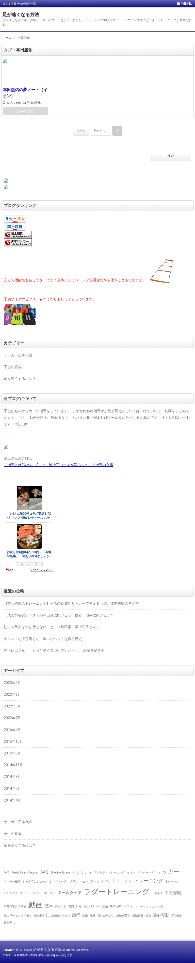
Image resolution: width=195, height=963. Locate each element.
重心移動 (161, 915)
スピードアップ (89, 881)
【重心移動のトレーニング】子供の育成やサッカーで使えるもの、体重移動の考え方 (71, 603)
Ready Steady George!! (25, 872)
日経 (79, 906)
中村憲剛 (173, 892)
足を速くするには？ (20, 379)
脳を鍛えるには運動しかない (52, 915)
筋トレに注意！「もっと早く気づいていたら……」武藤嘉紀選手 (54, 650)
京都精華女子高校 (15, 906)
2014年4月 (12, 800)
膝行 (76, 915)
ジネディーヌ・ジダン (64, 881)
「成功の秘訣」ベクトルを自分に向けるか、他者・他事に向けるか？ (59, 615)
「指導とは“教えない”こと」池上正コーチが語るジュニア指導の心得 (58, 465)
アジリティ (82, 872)
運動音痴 (137, 915)
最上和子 (89, 906)
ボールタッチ (69, 892)
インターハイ (145, 872)
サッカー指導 (12, 881)
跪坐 (85, 915)
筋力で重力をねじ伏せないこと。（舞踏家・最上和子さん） (52, 627)
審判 (71, 906)
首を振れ (9, 922)
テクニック (122, 881)
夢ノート (60, 906)
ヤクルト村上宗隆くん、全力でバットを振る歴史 (43, 639)
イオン (131, 872)
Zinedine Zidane (60, 872)
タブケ (105, 881)
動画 (35, 904)
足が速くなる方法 (21, 14)
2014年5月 (12, 789)
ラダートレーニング (117, 891)
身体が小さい (106, 915)
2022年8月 (12, 706)
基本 (49, 905)
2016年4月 (12, 730)
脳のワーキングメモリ (18, 915)
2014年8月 (12, 777)
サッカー (167, 871)
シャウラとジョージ (35, 881)
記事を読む (26, 111)
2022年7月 (12, 718)
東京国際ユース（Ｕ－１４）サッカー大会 (136, 906)
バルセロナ (11, 893)
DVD (7, 872)
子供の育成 (34, 103)
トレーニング (148, 881)
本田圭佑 (102, 906)
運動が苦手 (123, 915)
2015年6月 (12, 753)
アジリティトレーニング (109, 872)
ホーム (81, 130)
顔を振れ (177, 915)
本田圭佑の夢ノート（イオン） (25, 92)
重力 (148, 915)
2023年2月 (12, 683)
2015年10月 (13, 741)
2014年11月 (13, 765)
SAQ (44, 872)
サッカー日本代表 (18, 355)
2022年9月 (12, 694)
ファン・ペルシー (31, 893)
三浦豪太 (157, 893)
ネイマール (172, 881)
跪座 (92, 915)
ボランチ (49, 893)
